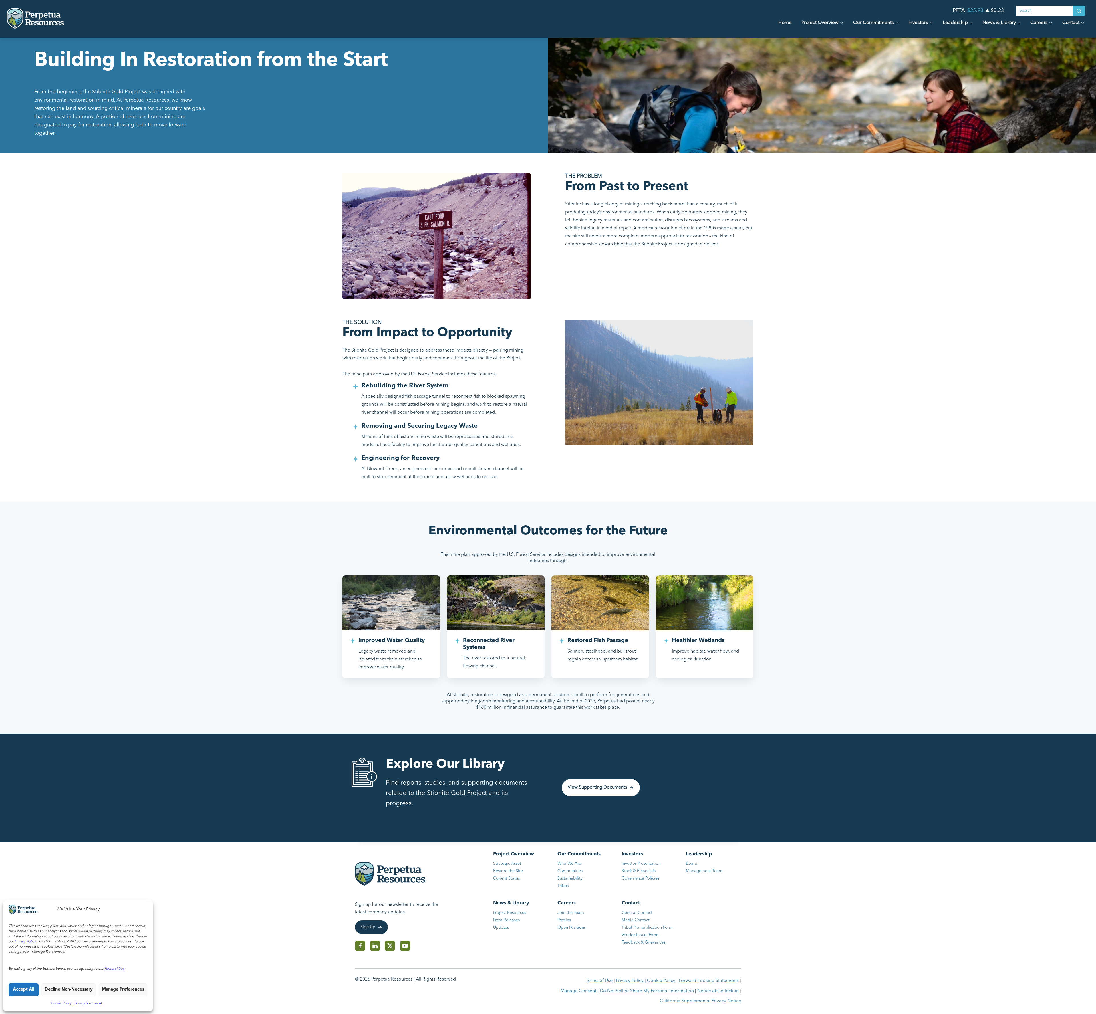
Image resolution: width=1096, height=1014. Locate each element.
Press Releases (506, 920)
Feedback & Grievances (643, 942)
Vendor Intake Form (640, 935)
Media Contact (636, 920)
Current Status (506, 878)
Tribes (563, 886)
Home (785, 22)
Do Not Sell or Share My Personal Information (647, 991)
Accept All (23, 989)
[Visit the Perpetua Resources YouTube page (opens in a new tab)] (405, 946)
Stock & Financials (639, 871)
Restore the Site (508, 871)
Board (691, 864)
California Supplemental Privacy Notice (700, 1001)
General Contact (637, 913)
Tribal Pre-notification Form (647, 928)
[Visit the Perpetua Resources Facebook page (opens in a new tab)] (360, 946)
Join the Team (570, 913)
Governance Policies (640, 878)
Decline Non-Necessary (69, 989)
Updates (501, 928)
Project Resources (509, 913)
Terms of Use (599, 981)
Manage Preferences (123, 989)
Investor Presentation (641, 864)
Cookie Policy (61, 1003)
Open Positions (576, 929)
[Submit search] (1079, 11)
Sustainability (570, 878)
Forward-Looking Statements (709, 981)
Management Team (704, 871)
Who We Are (569, 864)
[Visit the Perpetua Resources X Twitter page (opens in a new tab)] (390, 946)
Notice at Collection (718, 991)
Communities (570, 871)
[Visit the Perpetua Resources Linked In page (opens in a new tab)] (375, 946)
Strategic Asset (507, 864)
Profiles (564, 920)
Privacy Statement (88, 1003)
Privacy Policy (630, 981)
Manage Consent (578, 991)
